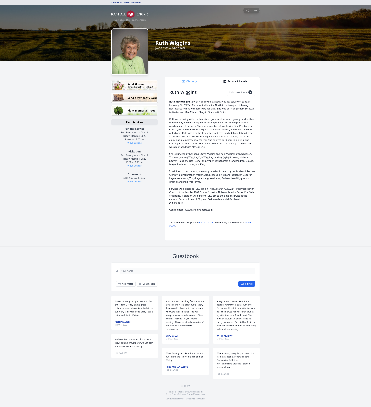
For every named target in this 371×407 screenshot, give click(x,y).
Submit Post (246, 283)
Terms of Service (193, 394)
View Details (134, 142)
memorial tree (206, 222)
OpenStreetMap (188, 399)
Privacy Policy (177, 394)
